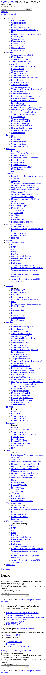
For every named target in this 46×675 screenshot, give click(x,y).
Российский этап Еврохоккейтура (26, 34)
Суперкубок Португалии (22, 128)
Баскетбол (10, 149)
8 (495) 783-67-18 (8, 2)
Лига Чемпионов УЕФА (21, 62)
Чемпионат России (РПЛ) (22, 55)
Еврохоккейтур (18, 43)
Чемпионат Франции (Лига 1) (24, 114)
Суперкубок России (20, 71)
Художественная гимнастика (23, 265)
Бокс (13, 245)
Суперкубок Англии (20, 82)
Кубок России (17, 57)
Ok (27, 596)
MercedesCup (16, 217)
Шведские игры (18, 41)
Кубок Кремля (17, 203)
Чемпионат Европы (19, 75)
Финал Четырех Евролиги (22, 153)
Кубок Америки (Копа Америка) (25, 96)
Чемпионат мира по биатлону (19, 615)
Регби (13, 251)
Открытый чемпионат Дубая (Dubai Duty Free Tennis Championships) (26, 186)
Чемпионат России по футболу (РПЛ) (22, 613)
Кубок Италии (17, 103)
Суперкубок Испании (20, 94)
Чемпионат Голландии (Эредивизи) (26, 107)
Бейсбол (14, 254)
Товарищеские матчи (20, 87)
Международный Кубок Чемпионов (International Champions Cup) (27, 111)
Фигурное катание (14, 224)
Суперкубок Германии (21, 105)
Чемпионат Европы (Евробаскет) (25, 158)
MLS (13, 249)
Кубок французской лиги (22, 126)
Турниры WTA (17, 210)
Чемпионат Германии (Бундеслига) (26, 89)
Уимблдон (15, 181)
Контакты (10, 644)
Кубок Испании (18, 80)
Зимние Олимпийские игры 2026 (25, 279)
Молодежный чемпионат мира (24, 30)
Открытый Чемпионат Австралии (26, 183)
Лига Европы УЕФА (20, 64)
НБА (13, 171)
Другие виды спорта (15, 242)
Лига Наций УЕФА (19, 84)
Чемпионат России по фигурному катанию (25, 617)
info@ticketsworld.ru (24, 650)
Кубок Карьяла (17, 36)
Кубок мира (16, 25)
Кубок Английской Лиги (22, 121)
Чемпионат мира (18, 23)
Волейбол (15, 261)
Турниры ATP (17, 213)
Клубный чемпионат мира (22, 98)
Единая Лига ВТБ (19, 165)
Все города (6, 569)
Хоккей (9, 18)
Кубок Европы (17, 160)
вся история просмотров (25, 629)
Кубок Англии (17, 68)
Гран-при (15, 238)
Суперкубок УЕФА (19, 59)
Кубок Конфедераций (20, 123)
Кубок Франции (18, 117)
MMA (13, 247)
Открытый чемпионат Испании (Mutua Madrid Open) (25, 191)
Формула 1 (10, 240)
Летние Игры (17, 281)
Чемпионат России (19, 146)
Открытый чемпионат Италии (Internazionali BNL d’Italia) (24, 195)
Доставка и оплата (14, 642)
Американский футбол (21, 256)
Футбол (9, 52)
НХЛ (13, 32)
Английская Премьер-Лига (23, 66)
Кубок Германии (18, 91)
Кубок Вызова (17, 162)
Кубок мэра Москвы (20, 27)
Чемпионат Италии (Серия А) (24, 100)
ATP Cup (15, 215)
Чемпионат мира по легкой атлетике (27, 267)
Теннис (9, 174)
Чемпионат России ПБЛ (21, 167)
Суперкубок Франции (21, 130)
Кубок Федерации (19, 206)
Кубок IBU (16, 139)
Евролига (15, 151)
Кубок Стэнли (17, 50)
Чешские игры (17, 39)
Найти (28, 9)
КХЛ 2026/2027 (18, 20)
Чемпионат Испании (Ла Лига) (24, 78)
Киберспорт (16, 263)
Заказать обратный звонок (17, 646)
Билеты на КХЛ (13, 635)
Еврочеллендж (17, 46)
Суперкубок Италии (20, 119)
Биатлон (9, 135)
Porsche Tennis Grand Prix (22, 222)
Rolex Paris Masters (19, 219)
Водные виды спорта (20, 258)
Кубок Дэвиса (17, 208)
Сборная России (18, 48)
